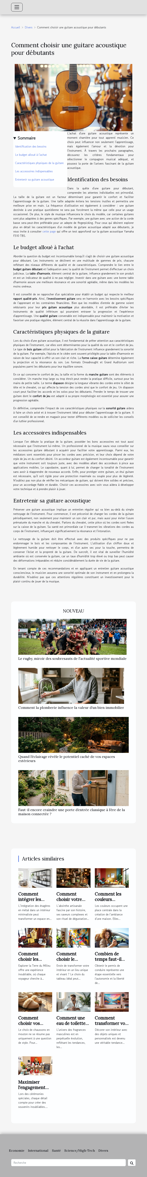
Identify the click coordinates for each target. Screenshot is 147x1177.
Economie (16, 1150)
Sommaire (26, 138)
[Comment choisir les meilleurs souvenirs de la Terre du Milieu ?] (35, 937)
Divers (28, 27)
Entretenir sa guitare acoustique (34, 179)
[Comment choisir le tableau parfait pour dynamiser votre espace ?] (73, 937)
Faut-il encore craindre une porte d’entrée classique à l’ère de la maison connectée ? (71, 812)
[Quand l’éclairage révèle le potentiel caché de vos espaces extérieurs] (73, 734)
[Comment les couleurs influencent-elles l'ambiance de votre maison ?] (112, 877)
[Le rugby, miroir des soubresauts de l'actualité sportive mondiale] (72, 636)
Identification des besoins (30, 146)
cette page (49, 231)
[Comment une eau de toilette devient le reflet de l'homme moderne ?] (73, 1001)
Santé (56, 1150)
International (38, 1150)
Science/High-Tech (79, 1150)
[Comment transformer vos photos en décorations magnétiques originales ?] (112, 1001)
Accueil (15, 27)
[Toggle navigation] (17, 7)
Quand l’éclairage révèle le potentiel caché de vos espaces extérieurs (66, 758)
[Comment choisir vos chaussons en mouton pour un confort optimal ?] (35, 1001)
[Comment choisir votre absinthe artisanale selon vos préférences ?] (73, 877)
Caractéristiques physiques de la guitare (39, 163)
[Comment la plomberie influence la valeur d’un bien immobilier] (71, 685)
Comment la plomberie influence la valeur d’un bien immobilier (71, 707)
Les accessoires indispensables (34, 171)
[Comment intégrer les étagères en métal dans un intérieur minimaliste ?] (35, 877)
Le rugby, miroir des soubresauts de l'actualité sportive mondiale (72, 658)
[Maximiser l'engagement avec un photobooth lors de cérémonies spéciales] (35, 1065)
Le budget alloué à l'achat (31, 155)
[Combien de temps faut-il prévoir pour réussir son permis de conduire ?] (112, 937)
